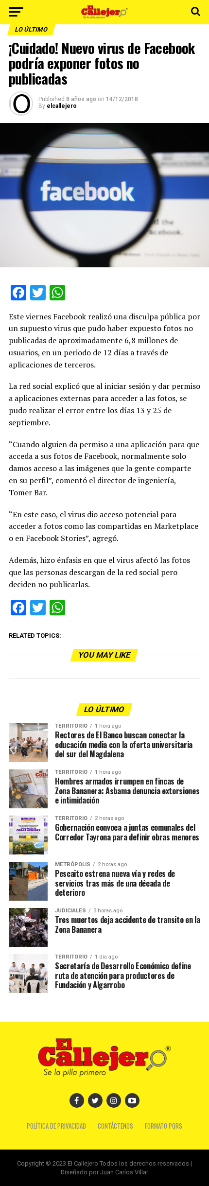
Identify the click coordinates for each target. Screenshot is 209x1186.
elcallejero (62, 106)
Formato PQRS (163, 1126)
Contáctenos (115, 1126)
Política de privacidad (56, 1126)
